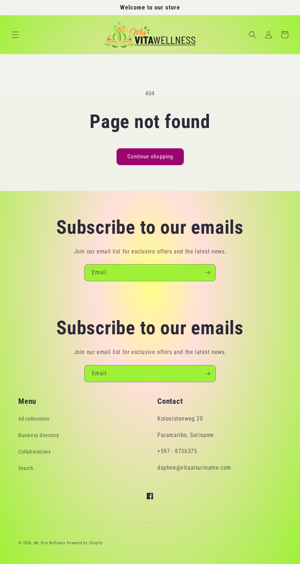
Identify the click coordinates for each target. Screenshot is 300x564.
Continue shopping (150, 156)
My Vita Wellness (49, 543)
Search (26, 468)
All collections (33, 419)
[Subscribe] (207, 272)
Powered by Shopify (85, 543)
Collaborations (34, 452)
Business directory (38, 435)
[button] (15, 35)
